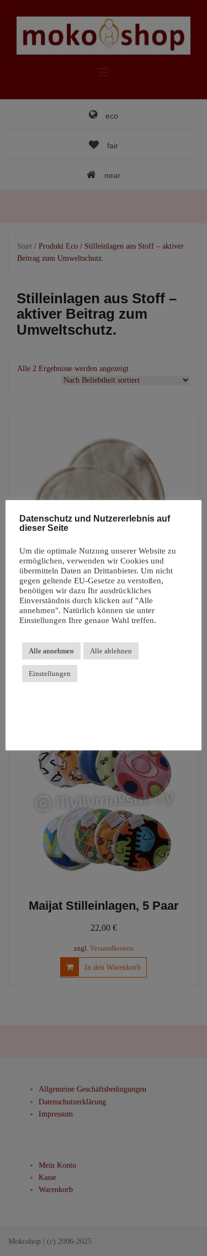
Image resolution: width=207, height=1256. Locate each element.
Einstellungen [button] (50, 673)
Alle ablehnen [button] (111, 651)
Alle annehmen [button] (51, 651)
